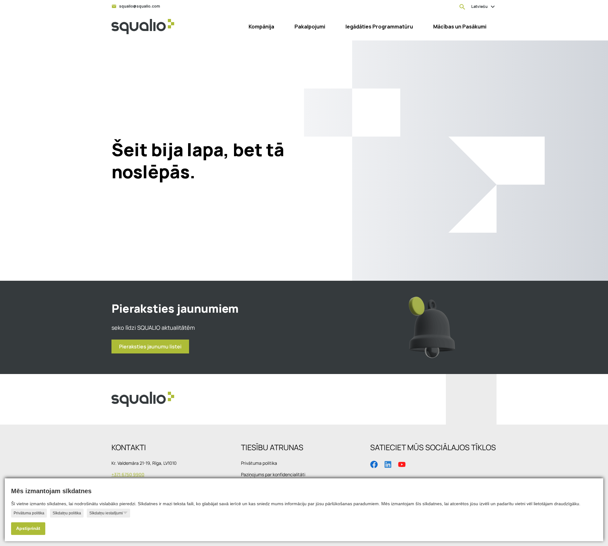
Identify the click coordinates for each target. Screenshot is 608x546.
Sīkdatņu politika (67, 513)
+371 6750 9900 (127, 474)
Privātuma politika (29, 513)
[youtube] (402, 464)
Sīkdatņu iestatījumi (106, 513)
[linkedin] (388, 464)
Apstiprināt (28, 528)
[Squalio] (142, 26)
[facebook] (374, 464)
